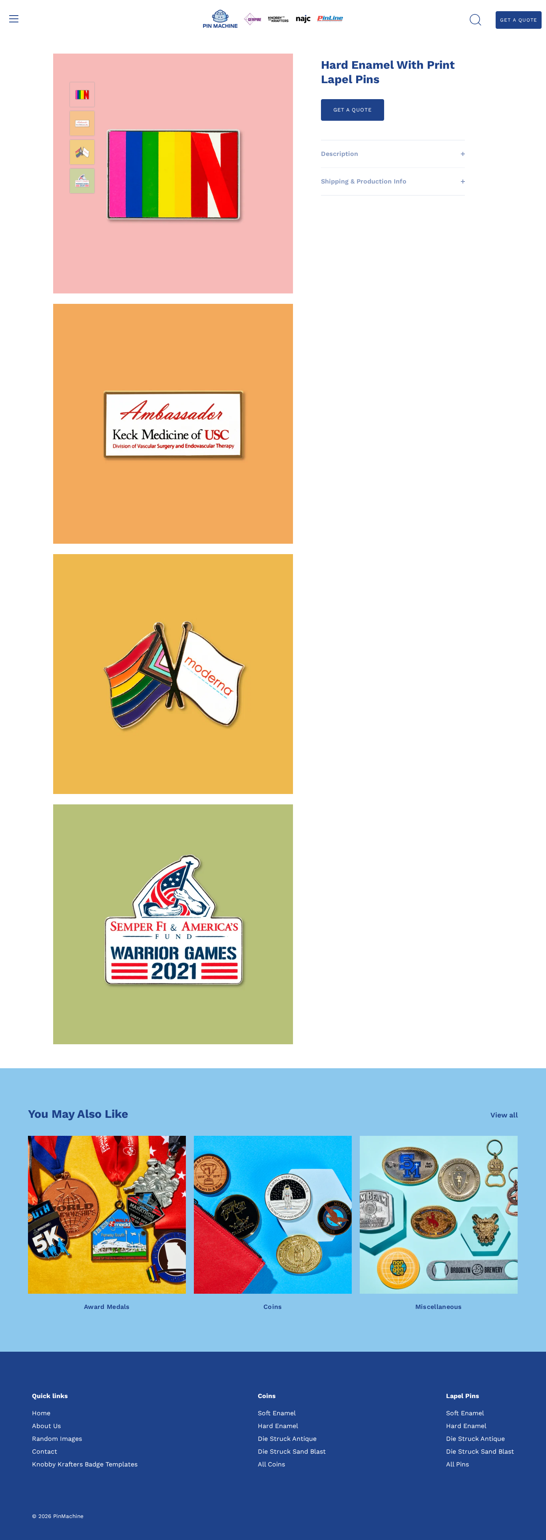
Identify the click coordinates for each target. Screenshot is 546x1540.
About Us (46, 1426)
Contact (44, 1451)
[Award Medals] (107, 1215)
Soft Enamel (277, 1413)
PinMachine (68, 1516)
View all (504, 1115)
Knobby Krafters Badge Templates (84, 1464)
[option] (82, 96)
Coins (272, 1307)
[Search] (475, 20)
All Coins (271, 1464)
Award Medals (107, 1307)
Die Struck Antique (287, 1438)
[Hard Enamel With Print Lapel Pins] (82, 94)
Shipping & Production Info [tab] (364, 181)
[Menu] (14, 19)
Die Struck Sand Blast (292, 1451)
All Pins (457, 1464)
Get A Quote (518, 20)
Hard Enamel (278, 1426)
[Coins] (273, 1215)
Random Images (57, 1438)
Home (41, 1413)
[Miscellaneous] (439, 1215)
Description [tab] (339, 154)
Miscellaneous (438, 1307)
